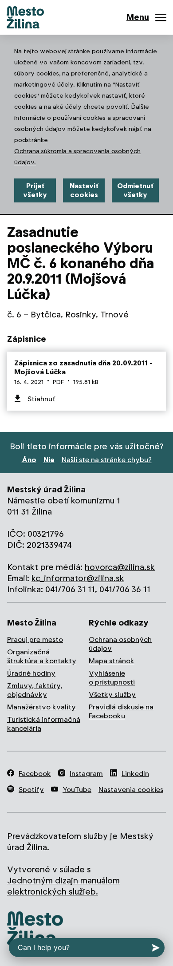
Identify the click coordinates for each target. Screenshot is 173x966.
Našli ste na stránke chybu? (107, 459)
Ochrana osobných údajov (120, 644)
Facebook (35, 773)
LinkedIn (135, 773)
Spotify (31, 789)
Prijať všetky (35, 190)
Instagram (86, 773)
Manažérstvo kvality (41, 707)
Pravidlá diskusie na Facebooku (121, 711)
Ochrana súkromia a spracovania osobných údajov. (77, 156)
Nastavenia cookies (130, 789)
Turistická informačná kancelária (43, 724)
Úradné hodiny (31, 673)
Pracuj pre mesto (35, 639)
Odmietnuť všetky (135, 190)
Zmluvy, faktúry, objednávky (34, 690)
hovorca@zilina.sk (120, 567)
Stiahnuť (40, 399)
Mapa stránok (111, 661)
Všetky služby (112, 694)
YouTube (77, 789)
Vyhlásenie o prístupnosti (112, 677)
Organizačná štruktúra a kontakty (41, 656)
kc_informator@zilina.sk (77, 578)
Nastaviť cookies (84, 190)
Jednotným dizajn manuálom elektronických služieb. (63, 886)
